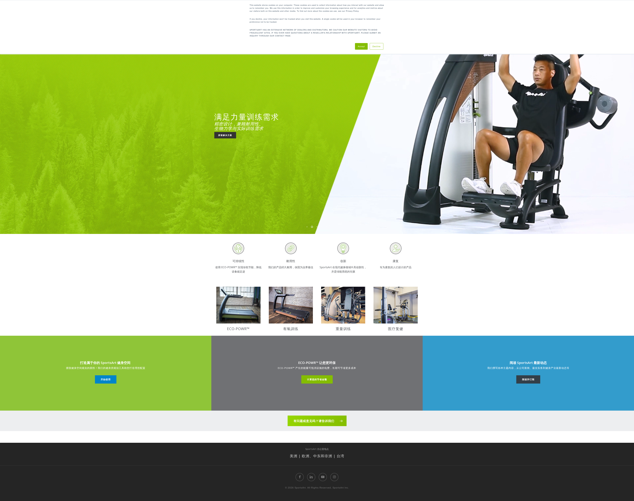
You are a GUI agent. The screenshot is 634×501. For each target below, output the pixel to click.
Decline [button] (376, 46)
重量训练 (343, 328)
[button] (105, 379)
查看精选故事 (225, 139)
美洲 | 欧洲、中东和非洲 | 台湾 (317, 455)
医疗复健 (395, 328)
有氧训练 (290, 328)
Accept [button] (361, 46)
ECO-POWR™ (238, 328)
